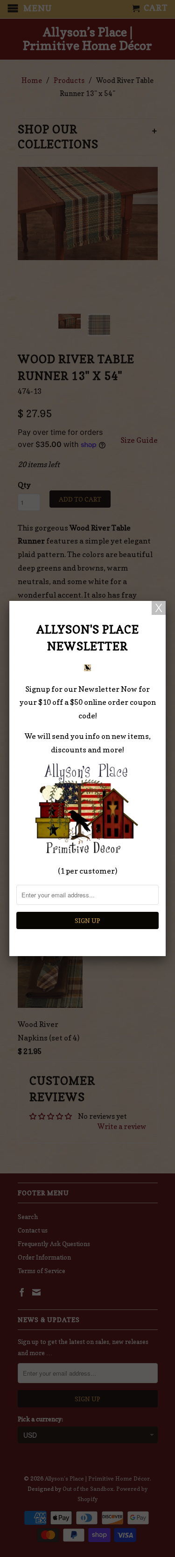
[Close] (159, 608)
